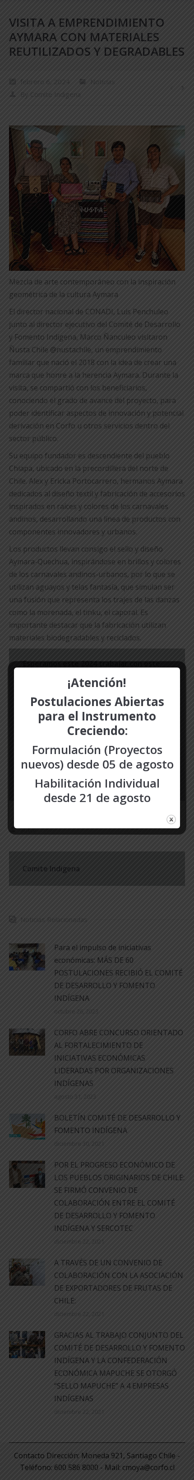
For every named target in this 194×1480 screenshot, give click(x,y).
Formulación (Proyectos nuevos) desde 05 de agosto (97, 756)
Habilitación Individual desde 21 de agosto (97, 790)
